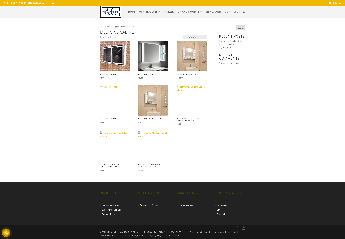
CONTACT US (232, 12)
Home (102, 26)
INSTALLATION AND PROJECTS (181, 12)
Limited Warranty (185, 205)
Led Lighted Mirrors (110, 205)
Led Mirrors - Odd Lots (112, 210)
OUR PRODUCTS (148, 12)
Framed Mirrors (108, 214)
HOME (132, 12)
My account (213, 12)
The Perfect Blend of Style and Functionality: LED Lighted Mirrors (230, 44)
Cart (218, 210)
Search (241, 28)
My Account (222, 205)
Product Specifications (149, 205)
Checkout (221, 214)
